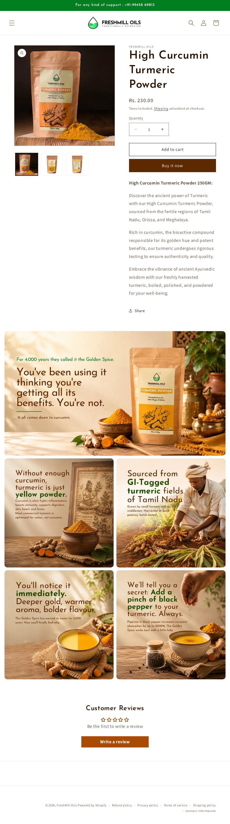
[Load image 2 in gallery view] (52, 164)
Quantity (136, 118)
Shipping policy (204, 805)
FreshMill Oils (67, 805)
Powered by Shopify (92, 805)
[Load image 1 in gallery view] (26, 164)
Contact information (201, 811)
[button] (12, 23)
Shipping (161, 108)
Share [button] (140, 310)
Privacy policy (147, 805)
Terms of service (175, 805)
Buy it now (172, 165)
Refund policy (122, 805)
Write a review (115, 742)
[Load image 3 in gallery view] (77, 164)
